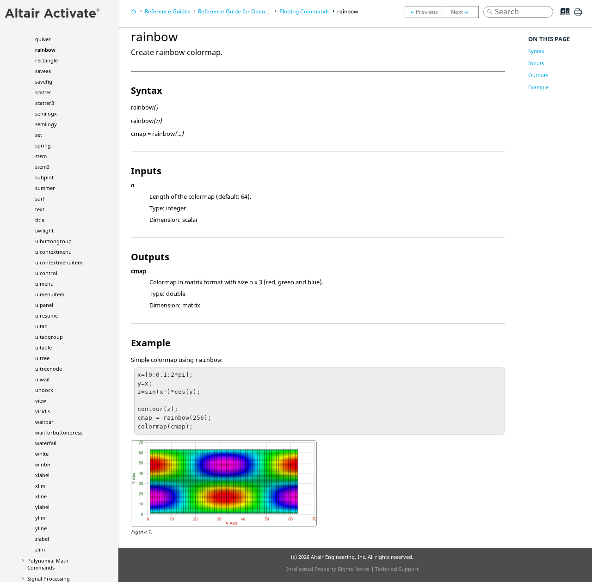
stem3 (42, 166)
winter (43, 464)
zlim (40, 549)
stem (41, 156)
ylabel (42, 506)
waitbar (44, 421)
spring (43, 145)
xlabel (42, 475)
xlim (40, 485)
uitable (43, 347)
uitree (42, 358)
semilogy (46, 124)
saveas (43, 70)
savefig (43, 81)
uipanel (44, 304)
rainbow (45, 49)
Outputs (538, 75)
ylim (40, 517)
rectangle (46, 60)
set (38, 134)
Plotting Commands (304, 11)
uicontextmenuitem (58, 262)
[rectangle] (462, 12)
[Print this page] (578, 15)
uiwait (42, 379)
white (42, 453)
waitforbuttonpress (58, 432)
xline (41, 496)
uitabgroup (49, 336)
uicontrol (46, 273)
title (39, 219)
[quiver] (423, 12)
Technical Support (397, 568)
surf (40, 198)
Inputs (536, 63)
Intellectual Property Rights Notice (328, 568)
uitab (41, 326)
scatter (43, 92)
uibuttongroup (53, 241)
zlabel (42, 538)
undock (44, 389)
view (40, 400)
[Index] (562, 18)
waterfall (45, 443)
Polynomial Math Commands (47, 564)
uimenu (44, 283)
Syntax (536, 51)
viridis (42, 411)
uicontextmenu (53, 251)
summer (45, 187)
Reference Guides (168, 11)
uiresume (46, 315)
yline (41, 528)
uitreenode (48, 368)
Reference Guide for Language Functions (266, 11)
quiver (43, 39)
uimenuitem (49, 294)
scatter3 (44, 102)
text (39, 209)
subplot (44, 177)
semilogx (46, 113)
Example (538, 87)
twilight (44, 230)
